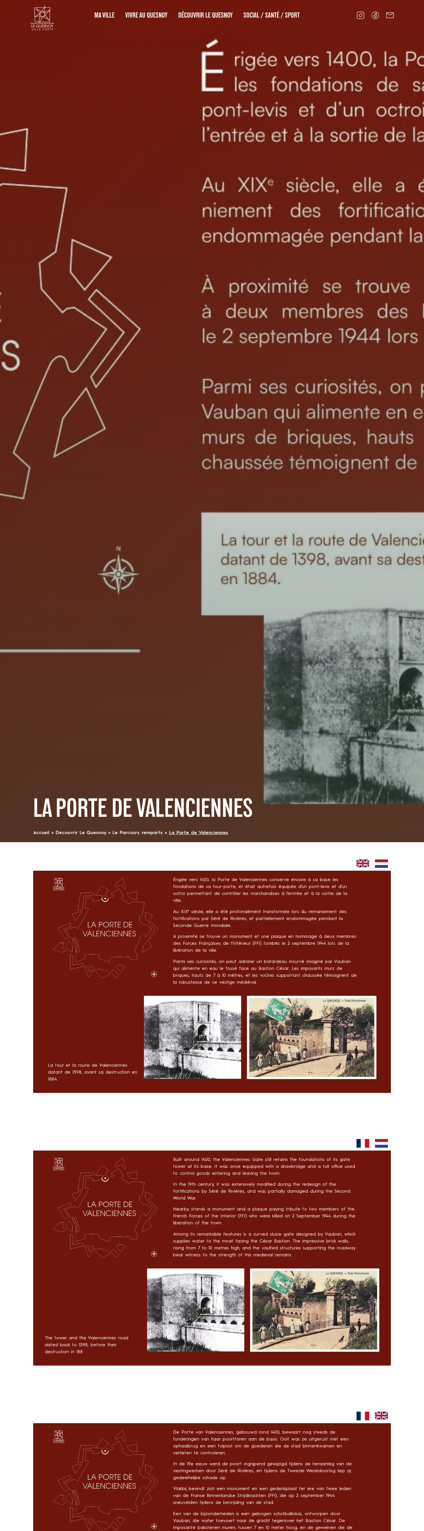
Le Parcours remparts (137, 833)
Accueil (41, 833)
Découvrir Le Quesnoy (81, 833)
